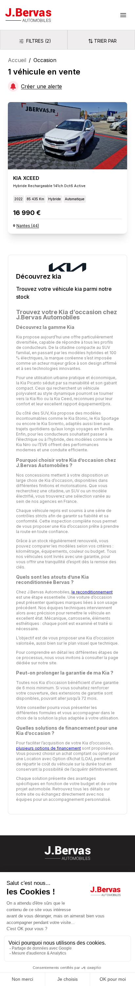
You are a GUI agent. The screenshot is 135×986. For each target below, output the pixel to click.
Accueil (17, 60)
